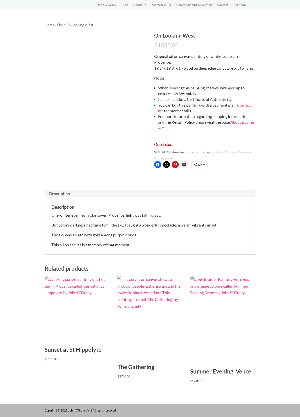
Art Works (159, 5)
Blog (125, 5)
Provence (192, 152)
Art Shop (239, 5)
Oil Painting (228, 152)
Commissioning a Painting (194, 5)
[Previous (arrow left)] (7, 208)
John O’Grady (107, 5)
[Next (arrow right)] (292, 208)
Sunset (158, 158)
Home (49, 25)
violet (168, 158)
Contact (222, 5)
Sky (60, 25)
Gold (215, 152)
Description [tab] (59, 193)
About (137, 5)
